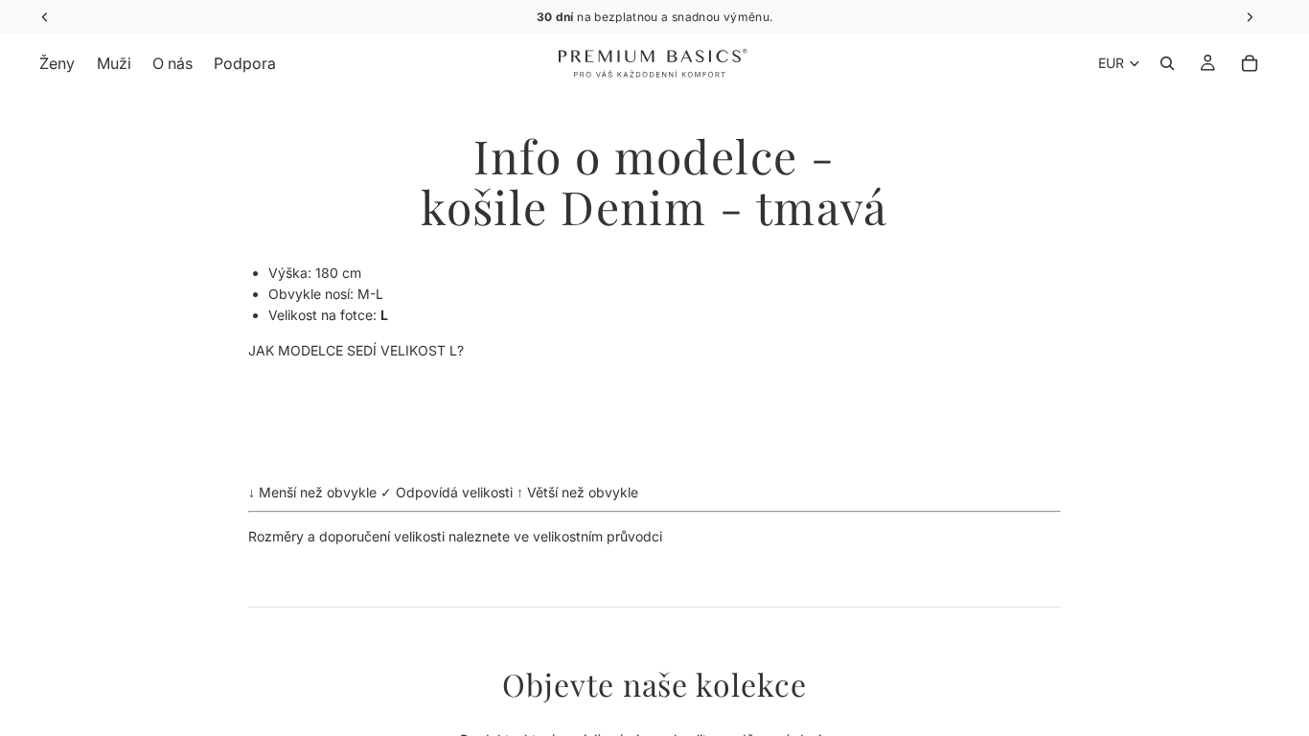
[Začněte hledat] (1167, 63)
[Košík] (1250, 63)
